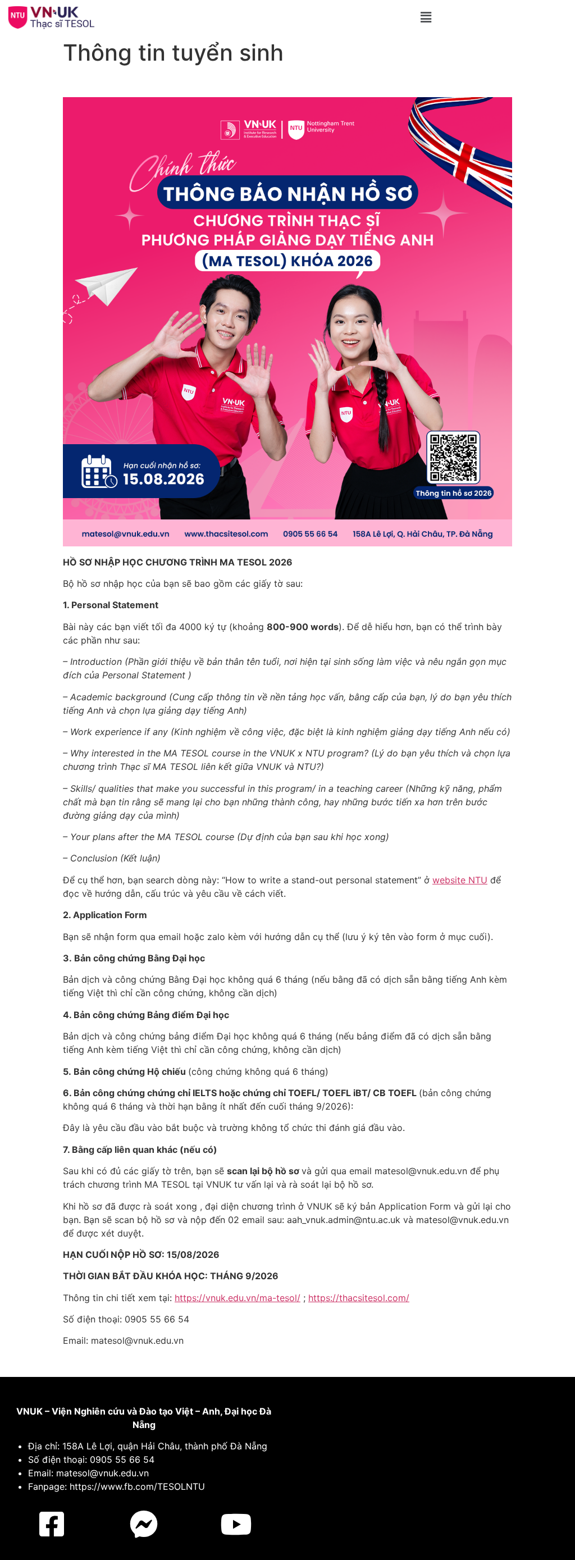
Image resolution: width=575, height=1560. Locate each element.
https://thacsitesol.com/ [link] (358, 1297)
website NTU (459, 880)
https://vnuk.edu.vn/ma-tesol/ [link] (237, 1297)
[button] (425, 17)
